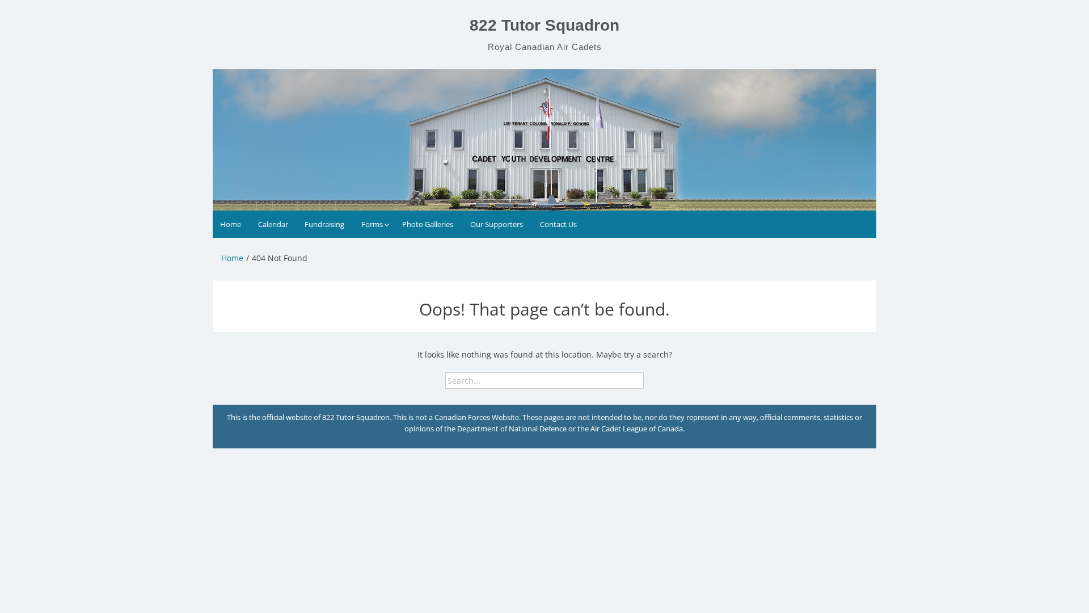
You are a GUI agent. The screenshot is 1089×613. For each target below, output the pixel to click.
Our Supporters (496, 224)
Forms (372, 224)
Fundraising (324, 224)
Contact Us (558, 224)
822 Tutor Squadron (544, 25)
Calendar (273, 224)
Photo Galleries (427, 224)
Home (230, 224)
